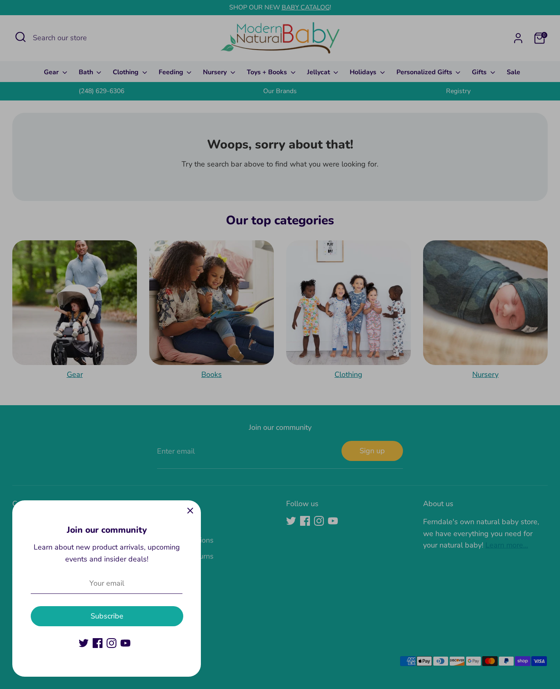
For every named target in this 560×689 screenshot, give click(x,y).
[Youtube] (125, 643)
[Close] (190, 511)
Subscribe (107, 616)
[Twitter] (84, 643)
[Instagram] (111, 643)
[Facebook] (97, 643)
